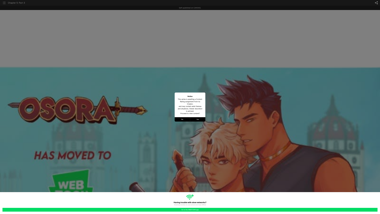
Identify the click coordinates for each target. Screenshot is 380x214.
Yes (197, 119)
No (182, 119)
